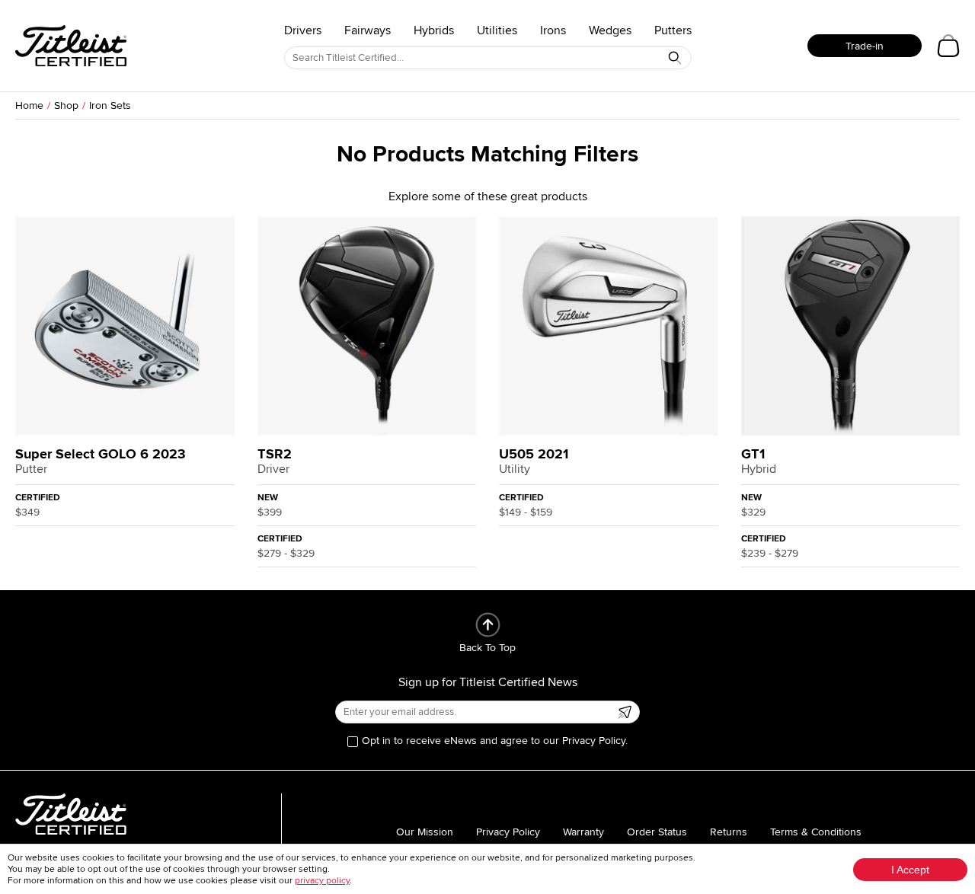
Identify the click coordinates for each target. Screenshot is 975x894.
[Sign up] (624, 712)
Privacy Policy (508, 831)
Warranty (583, 831)
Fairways (367, 30)
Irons (553, 30)
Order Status (657, 831)
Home (29, 105)
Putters (673, 30)
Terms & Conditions (816, 831)
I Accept (910, 870)
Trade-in (865, 46)
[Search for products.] (675, 58)
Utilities (497, 30)
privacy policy (322, 880)
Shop (66, 105)
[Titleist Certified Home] (70, 45)
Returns (728, 831)
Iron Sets (110, 105)
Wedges (610, 30)
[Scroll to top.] (488, 625)
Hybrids (434, 30)
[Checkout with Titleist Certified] (948, 45)
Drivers (302, 30)
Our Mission (424, 831)
